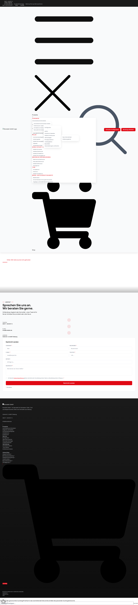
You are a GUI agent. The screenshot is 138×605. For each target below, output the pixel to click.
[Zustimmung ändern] (3, 601)
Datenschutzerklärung (19, 378)
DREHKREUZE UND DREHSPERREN (41, 157)
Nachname (73, 345)
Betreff (8, 359)
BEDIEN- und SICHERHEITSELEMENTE (42, 175)
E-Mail (8, 352)
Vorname (9, 345)
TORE (33, 167)
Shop (16, 5)
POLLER (34, 134)
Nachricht (9, 365)
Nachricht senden (69, 383)
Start (4, 260)
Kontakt (22, 5)
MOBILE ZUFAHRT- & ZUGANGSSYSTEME (43, 147)
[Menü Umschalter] (64, 60)
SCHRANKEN (35, 118)
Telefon (72, 352)
